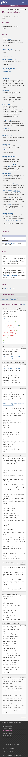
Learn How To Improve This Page (10, 298)
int (11, 135)
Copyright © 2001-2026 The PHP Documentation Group (11, 746)
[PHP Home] (4, 2)
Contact (12, 751)
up (2, 362)
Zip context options (7, 735)
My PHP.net (5, 751)
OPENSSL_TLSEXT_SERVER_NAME (10, 275)
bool (11, 49)
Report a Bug (12, 299)
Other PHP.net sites (7, 755)
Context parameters (7, 733)
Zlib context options (7, 737)
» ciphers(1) (6, 149)
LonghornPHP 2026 (14, 5)
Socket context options (9, 288)
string (9, 38)
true (10, 56)
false (10, 75)
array (18, 190)
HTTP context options (7, 726)
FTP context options (7, 728)
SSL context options (7, 730)
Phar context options (7, 732)
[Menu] (26, 2)
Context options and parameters (11, 722)
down (4, 362)
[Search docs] (23, 2)
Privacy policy (18, 755)
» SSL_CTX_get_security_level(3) (13, 220)
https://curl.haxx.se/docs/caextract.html (14, 368)
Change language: (11, 9)
